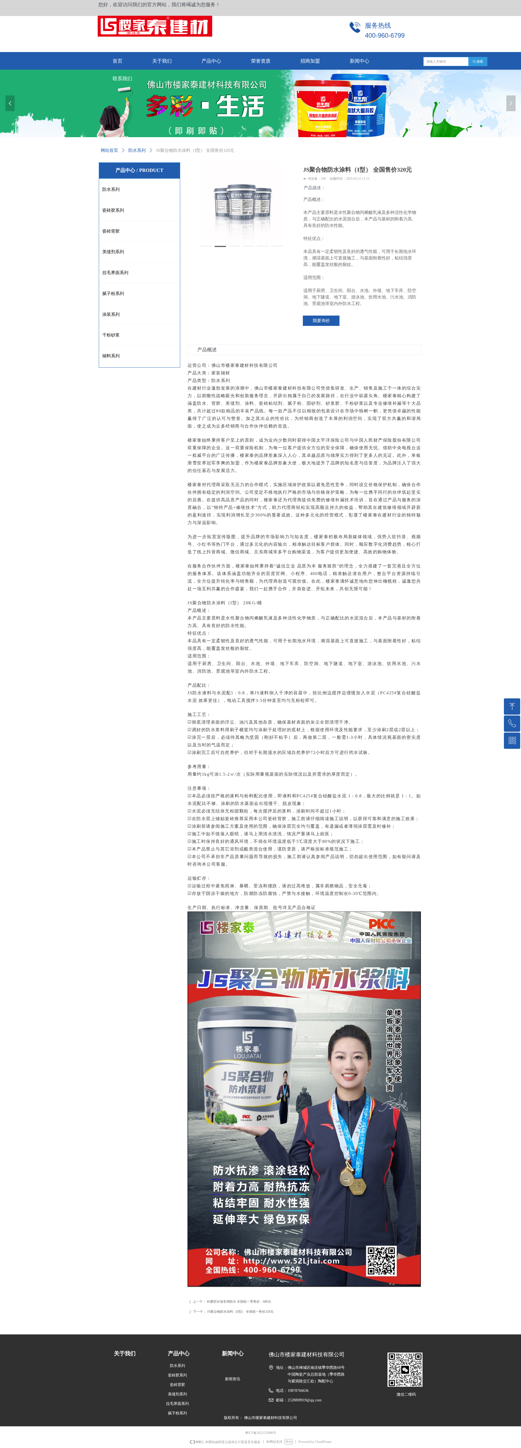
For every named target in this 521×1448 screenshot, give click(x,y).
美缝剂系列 (113, 251)
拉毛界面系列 (115, 272)
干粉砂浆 (111, 335)
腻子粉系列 (113, 293)
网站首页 (109, 150)
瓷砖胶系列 (113, 210)
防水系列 (137, 150)
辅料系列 (111, 356)
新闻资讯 (232, 1379)
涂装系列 (111, 314)
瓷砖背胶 (111, 231)
